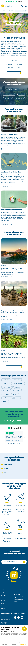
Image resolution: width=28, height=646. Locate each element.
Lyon (6, 469)
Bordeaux (8, 464)
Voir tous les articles (13, 367)
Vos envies (9, 64)
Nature (3, 603)
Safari (3, 608)
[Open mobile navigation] (26, 6)
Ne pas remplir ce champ (8, 557)
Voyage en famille (19, 597)
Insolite (3, 600)
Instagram (18, 617)
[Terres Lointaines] (7, 6)
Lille (5, 473)
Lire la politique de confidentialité (7, 639)
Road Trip (4, 606)
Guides (19, 64)
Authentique (4, 592)
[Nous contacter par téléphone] (22, 6)
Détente (3, 598)
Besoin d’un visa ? (6, 619)
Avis (19, 67)
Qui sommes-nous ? (6, 617)
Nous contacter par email (22, 617)
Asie (7, 10)
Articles (10, 67)
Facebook (15, 617)
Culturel (3, 595)
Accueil (3, 10)
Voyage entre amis (19, 603)
